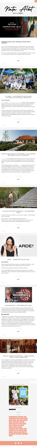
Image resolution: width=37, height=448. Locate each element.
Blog (18, 39)
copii (18, 420)
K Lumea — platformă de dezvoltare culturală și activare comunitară (18, 97)
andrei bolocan (20, 416)
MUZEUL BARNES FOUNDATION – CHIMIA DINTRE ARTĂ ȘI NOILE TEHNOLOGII (18, 356)
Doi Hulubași (4, 158)
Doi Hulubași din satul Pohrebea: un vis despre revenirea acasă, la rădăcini (19, 154)
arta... (25, 416)
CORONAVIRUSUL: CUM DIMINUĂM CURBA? (18, 305)
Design (21, 420)
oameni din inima (12, 428)
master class (15, 425)
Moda (19, 425)
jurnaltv (24, 423)
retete (18, 430)
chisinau (26, 418)
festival (14, 423)
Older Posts (33, 382)
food (17, 423)
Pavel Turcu (21, 428)
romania (21, 430)
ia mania (20, 423)
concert (10, 420)
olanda (17, 428)
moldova (22, 425)
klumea (10, 425)
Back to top (34, 446)
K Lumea (3, 102)
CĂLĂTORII (18, 354)
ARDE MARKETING (18, 258)
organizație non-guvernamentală (15, 102)
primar (25, 428)
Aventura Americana (12, 418)
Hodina (19, 165)
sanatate (25, 430)
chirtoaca (21, 418)
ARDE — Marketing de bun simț (19, 259)
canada (18, 418)
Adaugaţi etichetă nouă (13, 416)
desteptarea (25, 420)
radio (14, 430)
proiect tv (10, 430)
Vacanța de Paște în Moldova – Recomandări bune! (18, 212)
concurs (14, 420)
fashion (10, 423)
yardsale (10, 435)
